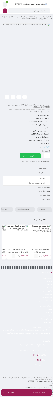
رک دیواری (37, 17)
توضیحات (42, 209)
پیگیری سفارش (47, 291)
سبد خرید (49, 312)
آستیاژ (41, 381)
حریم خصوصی (47, 322)
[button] (52, 396)
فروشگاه (49, 281)
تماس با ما (49, 287)
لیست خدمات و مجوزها (45, 300)
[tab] (44, 209)
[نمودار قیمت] (18, 97)
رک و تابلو (45, 17)
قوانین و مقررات (47, 297)
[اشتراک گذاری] (12, 97)
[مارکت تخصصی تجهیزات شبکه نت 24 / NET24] (31, 4)
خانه (50, 17)
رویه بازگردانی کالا (46, 319)
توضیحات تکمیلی (23, 209)
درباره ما (49, 284)
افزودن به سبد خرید (28, 156)
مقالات (50, 309)
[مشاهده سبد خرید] (4, 4)
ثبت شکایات (48, 294)
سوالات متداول (47, 315)
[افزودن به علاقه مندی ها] (32, 256)
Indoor (31, 17)
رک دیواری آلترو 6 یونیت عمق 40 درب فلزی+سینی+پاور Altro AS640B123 (18, 252)
